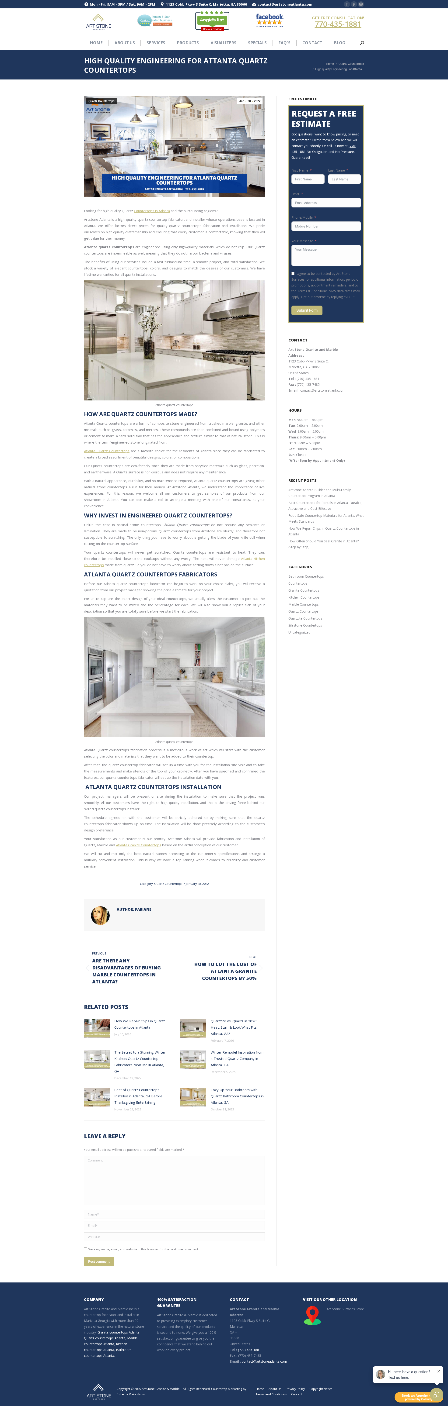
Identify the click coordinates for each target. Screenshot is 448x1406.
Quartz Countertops (101, 101)
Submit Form (307, 310)
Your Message (302, 241)
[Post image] (97, 1028)
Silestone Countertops (305, 625)
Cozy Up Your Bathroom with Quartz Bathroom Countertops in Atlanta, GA (237, 1096)
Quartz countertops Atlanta (104, 1338)
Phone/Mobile (302, 217)
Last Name (336, 170)
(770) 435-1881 (308, 378)
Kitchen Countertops (303, 597)
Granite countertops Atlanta (119, 1332)
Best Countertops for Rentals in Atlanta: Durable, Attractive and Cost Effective (325, 505)
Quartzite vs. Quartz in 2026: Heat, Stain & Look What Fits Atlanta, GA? (234, 1027)
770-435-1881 (338, 24)
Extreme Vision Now (131, 1394)
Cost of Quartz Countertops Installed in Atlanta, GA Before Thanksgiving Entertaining (138, 1096)
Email (295, 194)
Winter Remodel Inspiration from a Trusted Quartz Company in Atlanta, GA (237, 1058)
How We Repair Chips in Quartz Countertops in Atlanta (139, 1024)
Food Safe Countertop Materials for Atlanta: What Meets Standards (326, 518)
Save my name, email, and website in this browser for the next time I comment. (143, 1249)
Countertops (297, 583)
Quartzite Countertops (305, 618)
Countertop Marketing (226, 1389)
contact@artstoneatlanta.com (323, 390)
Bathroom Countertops (306, 576)
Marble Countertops (303, 604)
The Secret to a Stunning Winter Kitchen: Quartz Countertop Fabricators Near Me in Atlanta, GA (139, 1061)
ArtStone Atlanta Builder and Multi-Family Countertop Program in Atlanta (319, 493)
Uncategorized (299, 632)
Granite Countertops (303, 590)
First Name (299, 170)
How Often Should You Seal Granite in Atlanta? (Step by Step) (323, 544)
